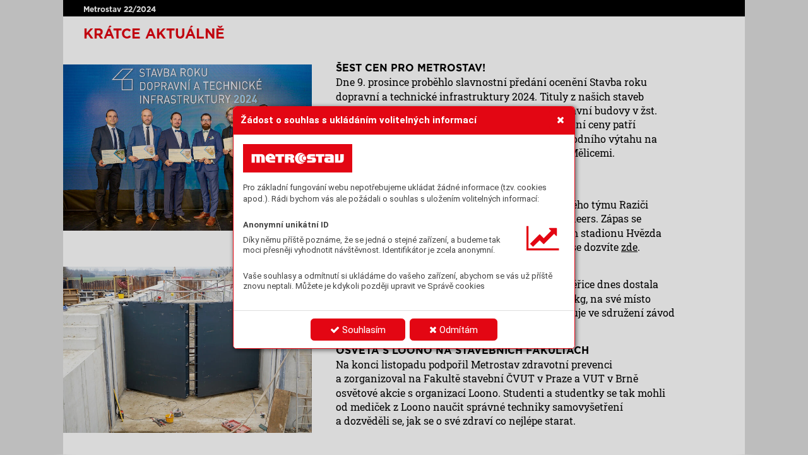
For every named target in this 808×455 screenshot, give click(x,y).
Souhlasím (363, 330)
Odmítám (457, 330)
